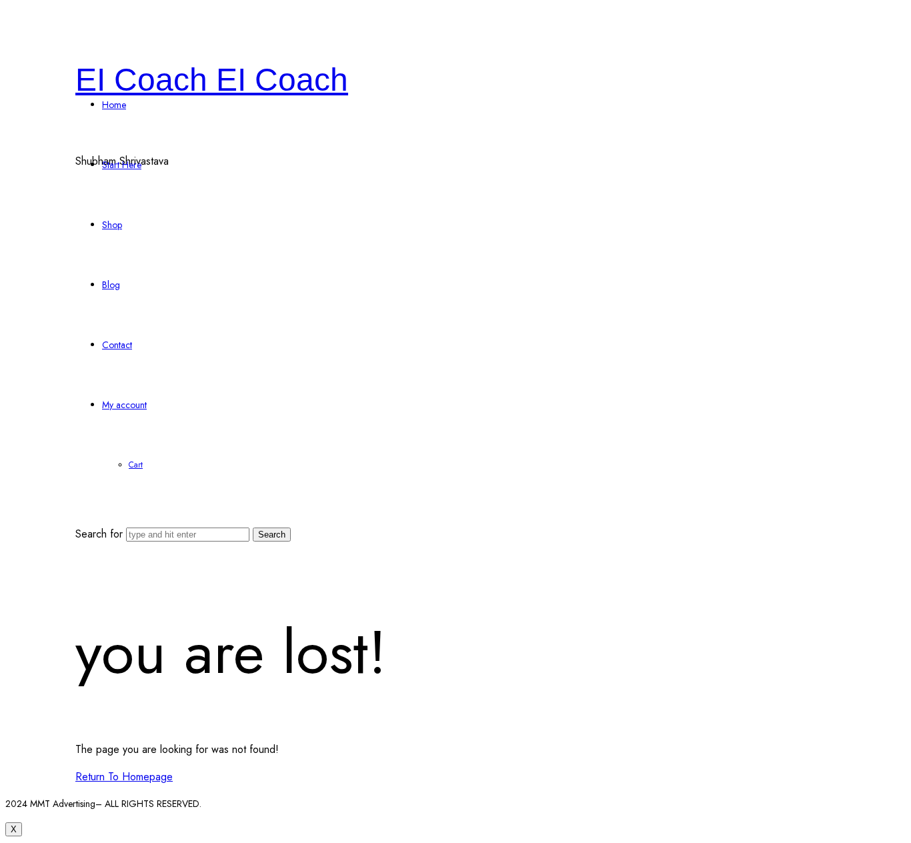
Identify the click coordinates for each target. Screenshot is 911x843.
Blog (111, 284)
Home (114, 104)
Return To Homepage (124, 776)
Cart (136, 465)
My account (124, 404)
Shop (112, 224)
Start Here (121, 164)
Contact (117, 344)
